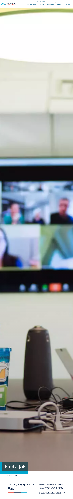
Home (3, 475)
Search (70, 1)
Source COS (39, 1)
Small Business (50, 5)
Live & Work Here (8, 475)
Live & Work (67, 5)
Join (35, 1)
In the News (44, 1)
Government (59, 5)
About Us (49, 1)
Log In (53, 1)
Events (32, 1)
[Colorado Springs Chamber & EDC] (8, 3)
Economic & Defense (31, 5)
